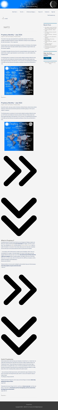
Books (50, 62)
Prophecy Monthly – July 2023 (11, 103)
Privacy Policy (29, 404)
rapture (12, 245)
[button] (3, 17)
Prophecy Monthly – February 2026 (51, 35)
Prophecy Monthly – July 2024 (11, 35)
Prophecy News (17, 36)
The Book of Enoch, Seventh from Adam (50, 32)
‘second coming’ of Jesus (26, 245)
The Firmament (30, 406)
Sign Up (47, 58)
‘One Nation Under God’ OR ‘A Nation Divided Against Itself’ (51, 28)
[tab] (19, 209)
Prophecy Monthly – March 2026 (50, 30)
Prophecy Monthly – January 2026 (50, 42)
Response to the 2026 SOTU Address (50, 37)
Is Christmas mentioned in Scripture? (50, 48)
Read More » (3, 97)
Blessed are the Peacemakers (51, 46)
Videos (46, 62)
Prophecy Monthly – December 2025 (49, 44)
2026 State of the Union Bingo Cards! (49, 39)
